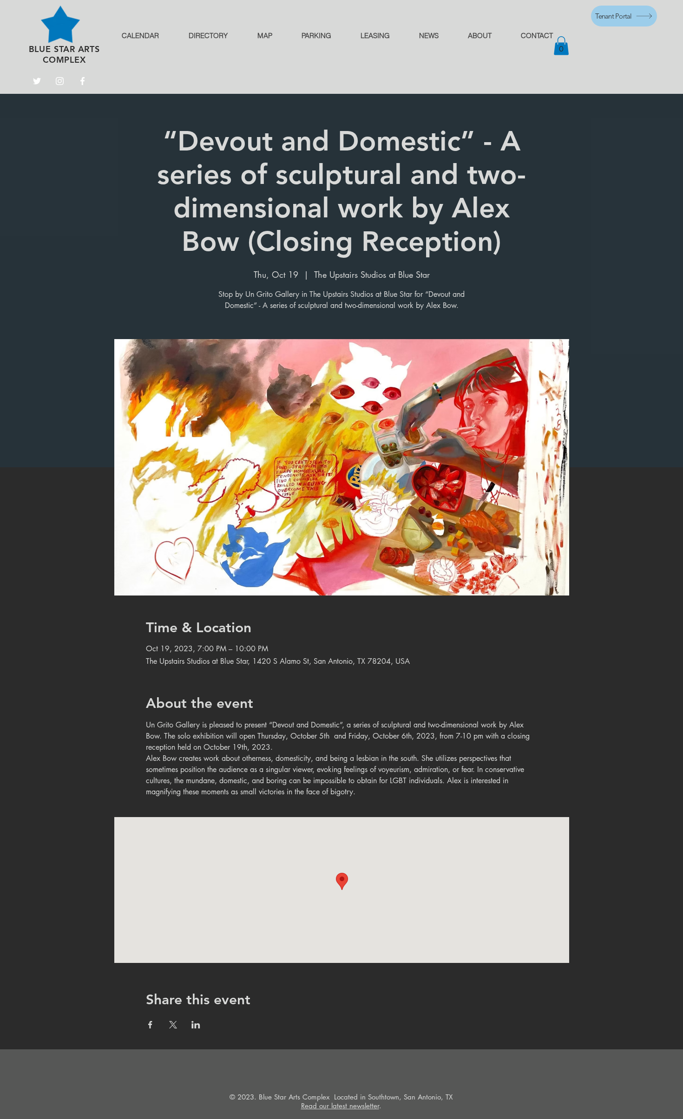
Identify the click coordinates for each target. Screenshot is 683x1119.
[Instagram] (59, 81)
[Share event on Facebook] (150, 1024)
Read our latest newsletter (340, 1105)
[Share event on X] (173, 1024)
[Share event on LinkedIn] (195, 1024)
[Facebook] (82, 81)
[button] (561, 45)
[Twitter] (37, 81)
